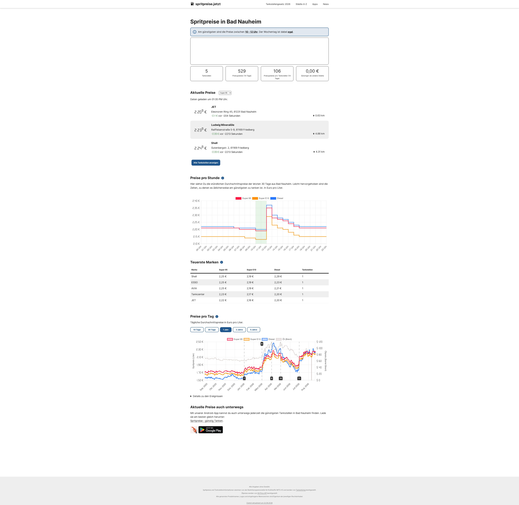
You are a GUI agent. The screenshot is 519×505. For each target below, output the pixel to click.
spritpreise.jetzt (208, 4)
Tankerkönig (300, 490)
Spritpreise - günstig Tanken (206, 420)
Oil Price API (262, 493)
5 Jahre (253, 330)
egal (290, 31)
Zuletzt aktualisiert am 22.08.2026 (259, 503)
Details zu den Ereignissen (208, 396)
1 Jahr (226, 330)
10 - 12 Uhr (251, 31)
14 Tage (197, 330)
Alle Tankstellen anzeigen (206, 162)
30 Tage (212, 330)
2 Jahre (239, 330)
